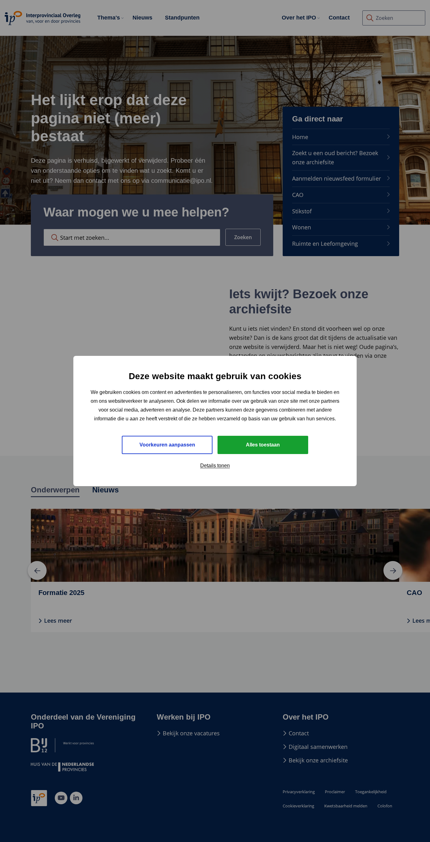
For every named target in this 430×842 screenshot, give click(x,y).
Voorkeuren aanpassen (167, 444)
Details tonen (215, 465)
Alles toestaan (263, 444)
